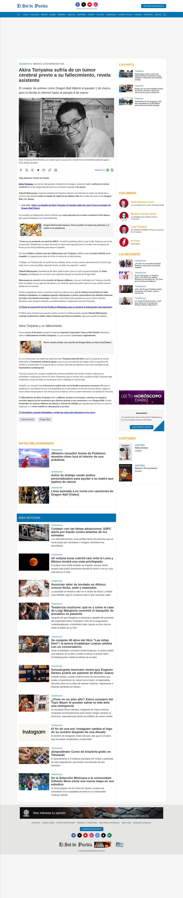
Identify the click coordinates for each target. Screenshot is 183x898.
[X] (83, 4)
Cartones (81, 15)
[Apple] (103, 835)
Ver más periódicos (153, 6)
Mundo (53, 15)
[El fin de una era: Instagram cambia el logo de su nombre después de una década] (34, 734)
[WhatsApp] (32, 170)
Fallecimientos (27, 419)
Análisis (71, 15)
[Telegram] (38, 170)
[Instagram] (95, 4)
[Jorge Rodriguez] (124, 229)
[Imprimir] (56, 170)
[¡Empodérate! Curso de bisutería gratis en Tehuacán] (34, 758)
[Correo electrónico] (44, 170)
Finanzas (62, 15)
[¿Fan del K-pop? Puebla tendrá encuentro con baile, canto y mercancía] (126, 289)
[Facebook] (77, 4)
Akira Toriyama (26, 184)
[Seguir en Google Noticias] (112, 170)
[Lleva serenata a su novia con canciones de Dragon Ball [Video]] (34, 494)
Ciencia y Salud (125, 15)
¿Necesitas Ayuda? (91, 829)
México (44, 15)
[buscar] (164, 14)
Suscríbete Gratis (141, 427)
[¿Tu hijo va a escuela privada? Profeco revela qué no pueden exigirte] (126, 264)
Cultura (100, 15)
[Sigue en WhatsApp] (108, 170)
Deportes (148, 15)
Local (26, 15)
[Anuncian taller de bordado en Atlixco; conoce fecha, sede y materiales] (34, 590)
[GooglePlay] (109, 835)
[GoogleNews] (97, 835)
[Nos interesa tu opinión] (91, 813)
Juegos (158, 15)
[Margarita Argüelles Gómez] (124, 216)
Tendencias (111, 15)
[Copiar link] (50, 170)
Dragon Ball (45, 419)
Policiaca (34, 15)
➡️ (20, 307)
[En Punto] (124, 242)
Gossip (91, 15)
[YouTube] (89, 4)
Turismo (138, 15)
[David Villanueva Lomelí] (124, 203)
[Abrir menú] (18, 14)
